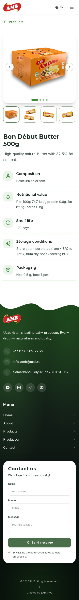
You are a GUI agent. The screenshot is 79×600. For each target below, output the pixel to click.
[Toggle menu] (72, 7)
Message (13, 516)
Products (16, 22)
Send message (42, 542)
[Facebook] (30, 387)
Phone (12, 500)
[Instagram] (19, 387)
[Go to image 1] (34, 100)
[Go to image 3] (43, 100)
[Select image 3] (49, 114)
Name (11, 483)
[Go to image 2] (40, 100)
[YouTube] (41, 387)
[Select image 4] (67, 114)
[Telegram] (7, 387)
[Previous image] (10, 67)
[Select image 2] (30, 114)
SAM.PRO (46, 592)
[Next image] (69, 67)
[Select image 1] (11, 114)
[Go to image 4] (47, 100)
